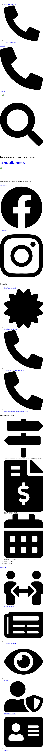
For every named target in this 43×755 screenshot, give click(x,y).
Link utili (4, 567)
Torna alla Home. (12, 162)
